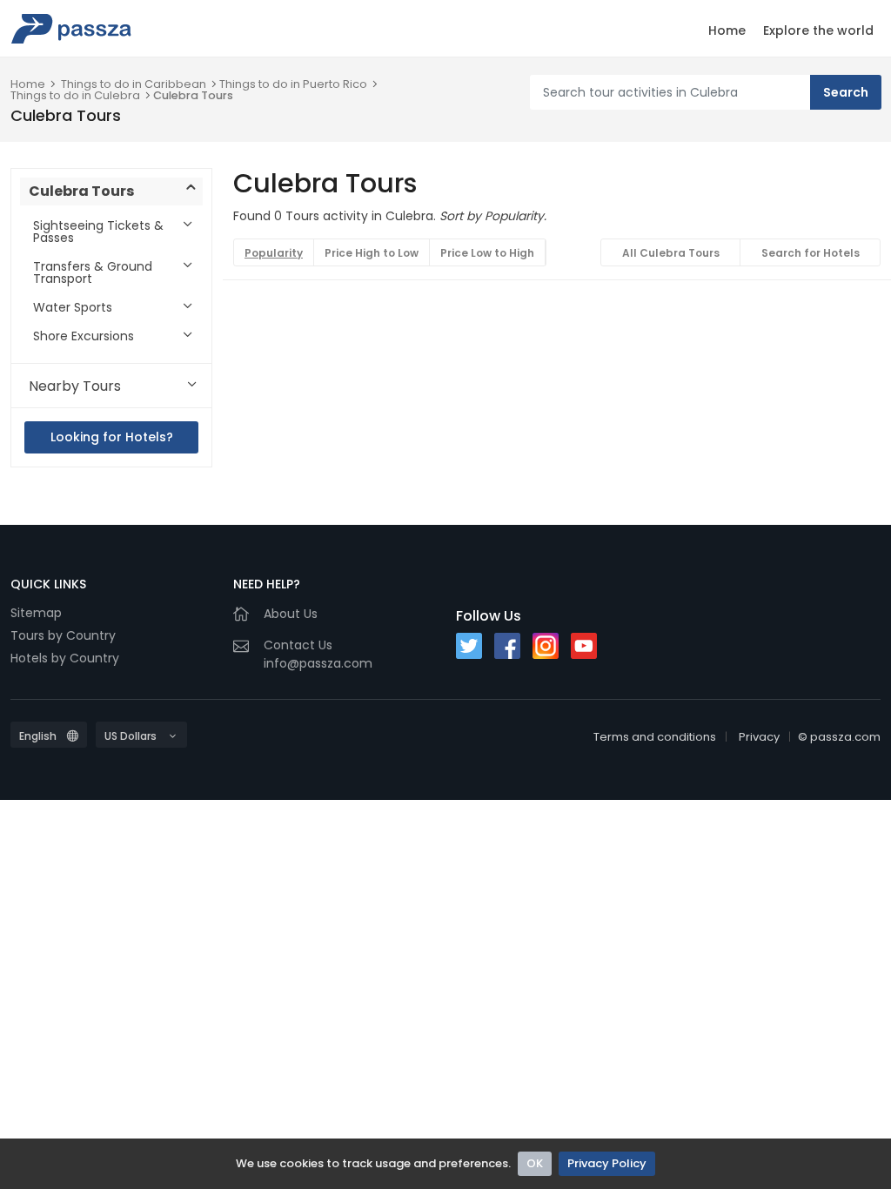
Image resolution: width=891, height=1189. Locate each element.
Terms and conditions (654, 737)
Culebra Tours (193, 95)
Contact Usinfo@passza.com (318, 654)
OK (534, 1163)
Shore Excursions (83, 336)
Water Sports (72, 307)
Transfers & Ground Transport (92, 272)
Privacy (759, 737)
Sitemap (36, 613)
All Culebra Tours (671, 252)
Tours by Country (63, 635)
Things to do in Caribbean (133, 84)
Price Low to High (487, 252)
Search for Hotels (810, 252)
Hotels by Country (64, 658)
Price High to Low (372, 252)
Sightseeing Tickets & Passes (98, 231)
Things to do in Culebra (75, 95)
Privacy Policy (606, 1163)
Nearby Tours (75, 386)
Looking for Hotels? (111, 437)
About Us (291, 613)
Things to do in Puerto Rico (293, 84)
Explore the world (818, 30)
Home (727, 30)
